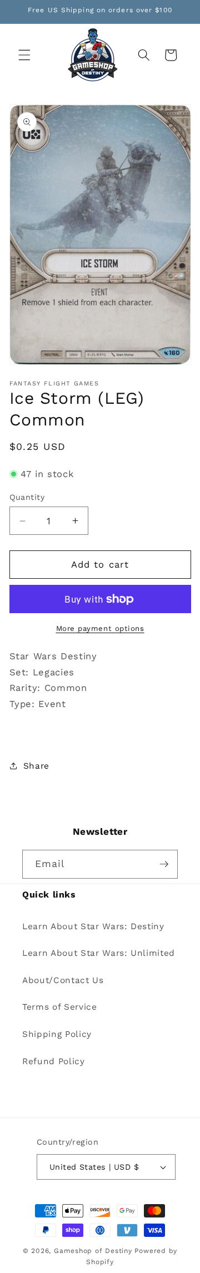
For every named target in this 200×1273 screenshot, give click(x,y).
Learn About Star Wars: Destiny (93, 926)
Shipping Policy (57, 1034)
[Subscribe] (164, 864)
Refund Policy (53, 1061)
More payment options (100, 628)
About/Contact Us (63, 980)
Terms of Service (59, 1007)
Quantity (27, 497)
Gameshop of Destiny (93, 1251)
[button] (24, 55)
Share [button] (36, 766)
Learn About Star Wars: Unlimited (98, 953)
